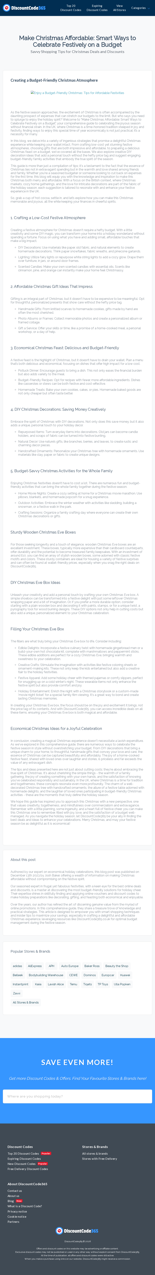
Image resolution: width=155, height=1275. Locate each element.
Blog (11, 1201)
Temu (73, 984)
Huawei (125, 975)
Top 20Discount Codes (70, 8)
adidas (17, 966)
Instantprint (20, 984)
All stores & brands (95, 1153)
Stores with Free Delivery (99, 1158)
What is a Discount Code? (25, 1206)
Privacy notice (17, 1211)
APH (51, 966)
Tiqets (87, 984)
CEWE (73, 975)
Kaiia (38, 984)
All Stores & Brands (26, 1002)
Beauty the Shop (116, 966)
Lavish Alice (56, 984)
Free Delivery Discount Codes (28, 1169)
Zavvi (16, 993)
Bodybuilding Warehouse (46, 975)
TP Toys (103, 984)
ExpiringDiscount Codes (97, 8)
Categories (139, 7)
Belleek (18, 975)
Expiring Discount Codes (24, 1158)
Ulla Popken (122, 984)
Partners (13, 1221)
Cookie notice (17, 1216)
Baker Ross (91, 966)
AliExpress (35, 966)
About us (13, 1196)
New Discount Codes (22, 1163)
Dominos (90, 975)
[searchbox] (77, 1096)
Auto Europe (69, 966)
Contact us (15, 1190)
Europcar (108, 975)
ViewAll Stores (119, 8)
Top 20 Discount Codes (23, 1153)
